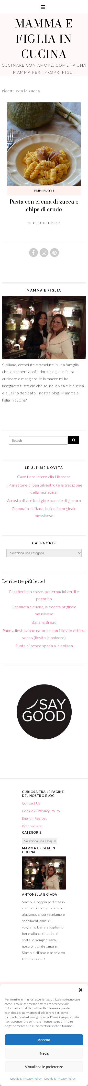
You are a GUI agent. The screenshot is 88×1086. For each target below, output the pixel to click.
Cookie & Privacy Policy (26, 1078)
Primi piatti (44, 190)
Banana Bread (44, 622)
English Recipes (34, 818)
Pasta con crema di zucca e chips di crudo (44, 205)
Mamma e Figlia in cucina (44, 39)
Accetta (44, 1040)
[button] (80, 990)
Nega (44, 1053)
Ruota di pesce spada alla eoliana (44, 645)
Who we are (32, 826)
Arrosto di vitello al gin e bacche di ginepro (44, 500)
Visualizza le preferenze (44, 1067)
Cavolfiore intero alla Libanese (44, 476)
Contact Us (31, 803)
